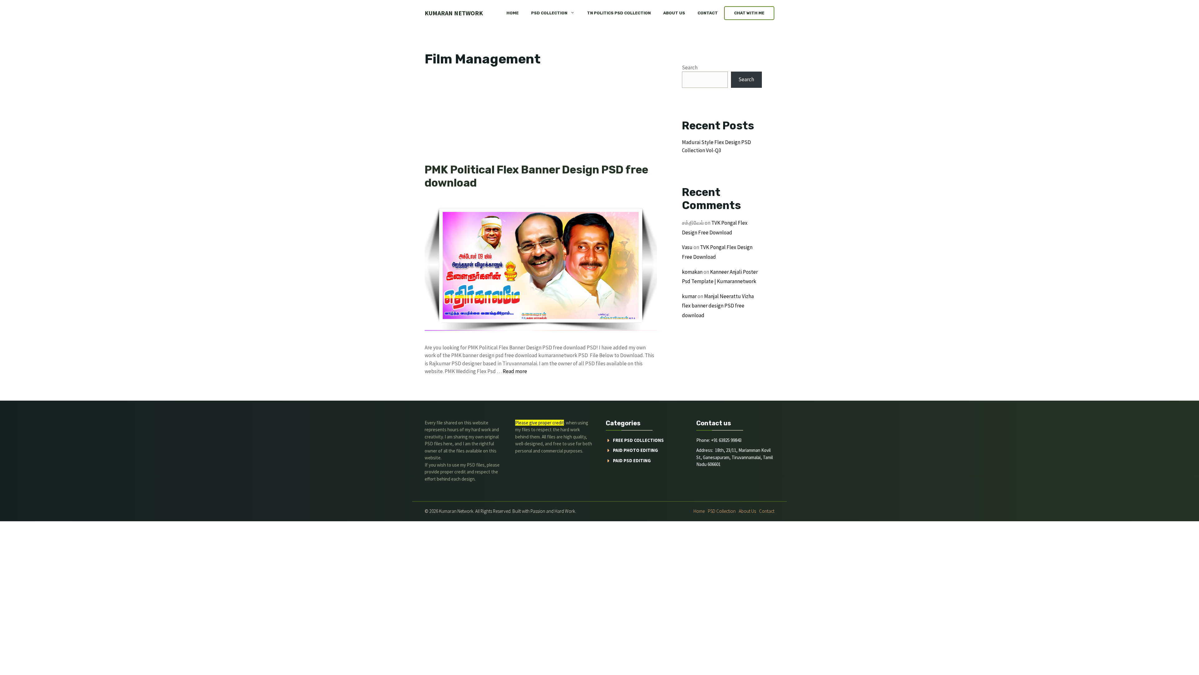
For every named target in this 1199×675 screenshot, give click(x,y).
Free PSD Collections (638, 440)
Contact (708, 13)
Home (512, 13)
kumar (689, 296)
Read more (515, 371)
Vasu (687, 247)
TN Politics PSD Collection (619, 13)
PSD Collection (549, 13)
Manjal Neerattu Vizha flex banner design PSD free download (718, 306)
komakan (692, 271)
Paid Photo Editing (635, 450)
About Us (674, 13)
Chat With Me (749, 13)
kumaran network (454, 13)
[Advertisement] (541, 117)
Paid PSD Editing (632, 460)
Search (690, 67)
